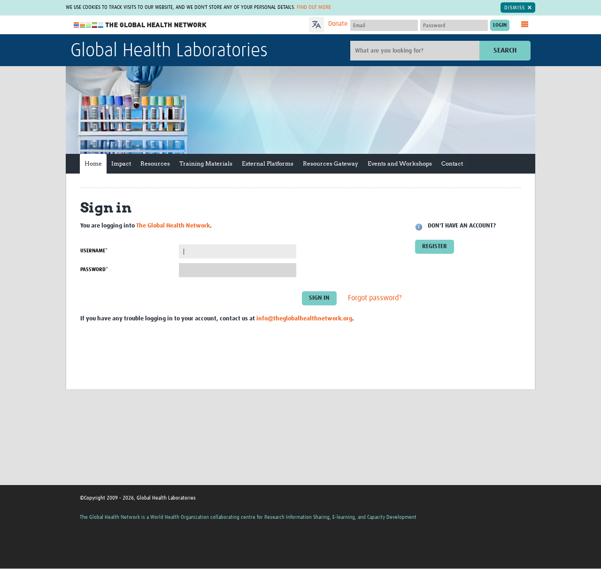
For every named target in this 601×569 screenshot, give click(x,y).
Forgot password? (375, 298)
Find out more (314, 7)
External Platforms (267, 163)
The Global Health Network (140, 25)
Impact (121, 163)
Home (93, 163)
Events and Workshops (400, 163)
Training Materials (205, 163)
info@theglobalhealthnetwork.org (304, 319)
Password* (94, 269)
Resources (155, 163)
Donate (337, 24)
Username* (94, 250)
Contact (452, 163)
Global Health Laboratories (169, 51)
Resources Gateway (330, 163)
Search (504, 50)
